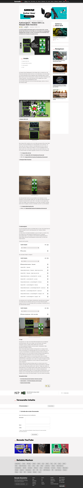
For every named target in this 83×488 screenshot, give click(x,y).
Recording (33, 1)
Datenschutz (53, 480)
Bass (29, 1)
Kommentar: (21, 417)
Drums (39, 1)
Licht (49, 1)
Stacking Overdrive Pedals (25, 382)
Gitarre (26, 1)
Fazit (23, 67)
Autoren (52, 482)
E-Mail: (20, 427)
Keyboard (43, 1)
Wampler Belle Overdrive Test (28, 206)
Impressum (53, 479)
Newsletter (20, 483)
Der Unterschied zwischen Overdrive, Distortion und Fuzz (31, 378)
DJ (36, 1)
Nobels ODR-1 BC (25, 61)
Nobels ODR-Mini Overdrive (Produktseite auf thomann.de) (36, 157)
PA (46, 1)
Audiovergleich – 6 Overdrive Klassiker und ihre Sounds (30, 380)
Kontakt (52, 477)
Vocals (52, 1)
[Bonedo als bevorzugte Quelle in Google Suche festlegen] (26, 27)
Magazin (60, 1)
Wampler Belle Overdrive (27, 63)
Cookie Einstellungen (54, 483)
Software (56, 1)
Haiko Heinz (32, 27)
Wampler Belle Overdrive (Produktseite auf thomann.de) (36, 208)
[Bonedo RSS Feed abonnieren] (68, 1)
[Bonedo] (18, 1)
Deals (64, 1)
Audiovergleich (25, 65)
